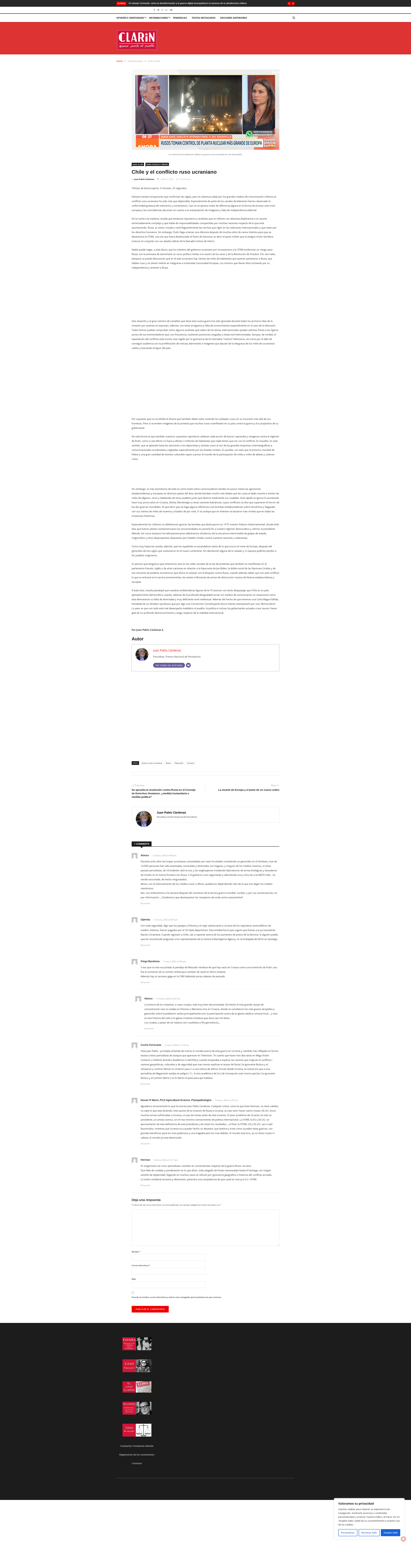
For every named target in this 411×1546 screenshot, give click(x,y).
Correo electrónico (141, 1265)
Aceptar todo (391, 1532)
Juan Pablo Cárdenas (144, 179)
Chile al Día (154, 61)
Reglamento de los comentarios (136, 1454)
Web (134, 1279)
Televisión (178, 763)
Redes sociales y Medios (157, 164)
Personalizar (347, 1532)
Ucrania (190, 763)
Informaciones (158, 17)
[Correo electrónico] (188, 665)
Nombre (136, 1251)
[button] (289, 3)
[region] (369, 1519)
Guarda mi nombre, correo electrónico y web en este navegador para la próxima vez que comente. (177, 1297)
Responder (145, 903)
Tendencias (180, 17)
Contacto (137, 1463)
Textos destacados (203, 17)
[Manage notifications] (403, 1539)
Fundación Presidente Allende (136, 1445)
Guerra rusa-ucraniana (152, 763)
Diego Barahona (150, 961)
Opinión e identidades (130, 17)
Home (119, 61)
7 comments (185, 179)
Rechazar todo (369, 1532)
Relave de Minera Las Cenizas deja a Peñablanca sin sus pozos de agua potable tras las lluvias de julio (181, 3)
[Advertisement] (205, 296)
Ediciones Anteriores (233, 17)
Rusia (168, 763)
